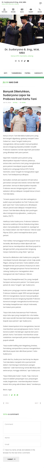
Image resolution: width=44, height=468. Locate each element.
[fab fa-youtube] (28, 61)
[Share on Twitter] (12, 395)
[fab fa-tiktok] (24, 61)
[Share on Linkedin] (14, 395)
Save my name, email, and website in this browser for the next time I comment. (19, 451)
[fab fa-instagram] (15, 61)
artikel (15, 102)
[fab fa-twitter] (19, 61)
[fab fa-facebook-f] (21, 61)
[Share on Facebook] (9, 395)
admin (24, 102)
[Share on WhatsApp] (17, 395)
